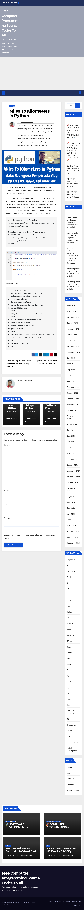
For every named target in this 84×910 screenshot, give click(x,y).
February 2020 (73, 531)
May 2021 (71, 442)
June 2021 (71, 436)
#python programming (33, 145)
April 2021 (71, 448)
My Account (67, 901)
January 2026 (72, 323)
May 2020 (71, 514)
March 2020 (71, 526)
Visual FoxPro (72, 742)
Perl (68, 676)
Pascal (69, 670)
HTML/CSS (71, 624)
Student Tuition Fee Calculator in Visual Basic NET (21, 851)
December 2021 (73, 399)
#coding (42, 125)
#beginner (35, 125)
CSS (69, 600)
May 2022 (71, 370)
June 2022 (71, 364)
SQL (69, 719)
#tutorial (44, 145)
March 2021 (71, 453)
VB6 (68, 736)
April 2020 (71, 520)
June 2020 (71, 508)
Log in (69, 773)
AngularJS (71, 560)
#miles (43, 132)
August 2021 (72, 424)
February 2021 (73, 459)
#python (41, 138)
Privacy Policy (76, 901)
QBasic (70, 693)
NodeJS (70, 664)
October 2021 (72, 410)
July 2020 (71, 502)
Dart (68, 606)
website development (53, 821)
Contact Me (57, 901)
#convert (31, 129)
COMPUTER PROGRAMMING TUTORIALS (73, 194)
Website (7, 518)
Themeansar (5, 904)
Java (69, 629)
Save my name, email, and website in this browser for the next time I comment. (30, 536)
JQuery (70, 641)
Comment (8, 445)
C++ (68, 595)
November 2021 (73, 404)
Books (69, 577)
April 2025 (71, 341)
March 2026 (71, 311)
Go (68, 618)
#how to (42, 129)
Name (7, 490)
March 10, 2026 (12, 855)
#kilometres (27, 132)
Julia (69, 647)
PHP (69, 682)
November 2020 (73, 477)
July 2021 (71, 430)
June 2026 (71, 306)
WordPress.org (73, 790)
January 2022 (72, 393)
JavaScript (71, 635)
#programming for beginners (27, 138)
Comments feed (73, 785)
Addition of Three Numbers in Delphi (73, 273)
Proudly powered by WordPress (12, 902)
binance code (72, 233)
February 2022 (73, 387)
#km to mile (36, 132)
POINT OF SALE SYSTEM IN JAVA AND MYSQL (61, 850)
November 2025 (73, 329)
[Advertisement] (42, 73)
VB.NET (70, 731)
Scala (69, 705)
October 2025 (72, 335)
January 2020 (72, 537)
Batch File (71, 571)
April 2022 (71, 375)
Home (50, 901)
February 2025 (73, 346)
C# (68, 589)
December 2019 (73, 543)
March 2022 (71, 381)
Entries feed (71, 779)
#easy (37, 129)
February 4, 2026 (54, 855)
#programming (38, 135)
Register (70, 767)
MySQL (70, 658)
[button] (76, 93)
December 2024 (73, 352)
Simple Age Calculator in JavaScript (73, 260)
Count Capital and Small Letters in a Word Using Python (18, 364)
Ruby (69, 699)
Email (6, 504)
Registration (77, 905)
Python (12, 106)
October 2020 (72, 482)
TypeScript (71, 725)
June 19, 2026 (12, 831)
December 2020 (73, 471)
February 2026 (73, 317)
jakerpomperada (26, 122)
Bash (69, 565)
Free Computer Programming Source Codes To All (21, 878)
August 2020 (72, 497)
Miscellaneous (73, 653)
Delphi (69, 612)
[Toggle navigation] (40, 93)
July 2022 (71, 358)
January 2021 (72, 465)
